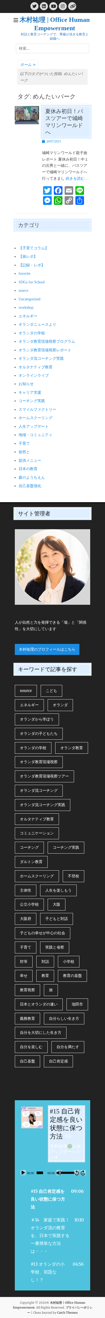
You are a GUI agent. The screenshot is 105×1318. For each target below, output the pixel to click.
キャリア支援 (30, 392)
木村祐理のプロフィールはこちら (47, 649)
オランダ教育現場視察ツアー (44, 776)
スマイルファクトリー (37, 409)
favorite (24, 273)
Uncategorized (29, 299)
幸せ (23, 975)
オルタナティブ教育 (35, 367)
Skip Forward (83, 1173)
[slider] (40, 1172)
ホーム (28, 64)
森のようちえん (32, 477)
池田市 (77, 1004)
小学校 (68, 961)
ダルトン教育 (31, 861)
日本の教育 (28, 469)
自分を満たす (68, 1046)
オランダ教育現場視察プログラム (47, 341)
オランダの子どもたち (39, 733)
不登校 (73, 876)
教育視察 (27, 989)
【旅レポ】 (28, 256)
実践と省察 (54, 947)
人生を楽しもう (58, 890)
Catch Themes (67, 1312)
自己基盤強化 (30, 486)
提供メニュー (30, 460)
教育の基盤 (72, 975)
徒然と (24, 452)
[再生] (23, 1173)
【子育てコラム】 (34, 248)
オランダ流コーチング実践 (41, 358)
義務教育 (27, 1018)
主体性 (25, 890)
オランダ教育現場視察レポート (45, 350)
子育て (24, 443)
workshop (26, 307)
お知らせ (26, 384)
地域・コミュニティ (35, 435)
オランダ (60, 704)
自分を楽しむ (31, 1046)
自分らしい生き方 (64, 1018)
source (23, 290)
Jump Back (76, 1173)
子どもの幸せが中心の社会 (42, 932)
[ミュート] (59, 1173)
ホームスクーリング (35, 418)
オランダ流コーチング (39, 790)
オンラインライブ (34, 375)
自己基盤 (27, 1061)
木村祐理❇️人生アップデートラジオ (65, 1152)
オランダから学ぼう (37, 719)
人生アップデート (34, 426)
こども (51, 690)
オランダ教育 (71, 747)
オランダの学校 (32, 333)
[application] (52, 1172)
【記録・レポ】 (32, 265)
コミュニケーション (37, 833)
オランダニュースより (37, 324)
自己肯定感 (58, 1061)
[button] (52, 1199)
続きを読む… (77, 178)
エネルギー (28, 316)
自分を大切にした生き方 (40, 1032)
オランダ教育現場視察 (39, 761)
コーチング (29, 847)
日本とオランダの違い (39, 1004)
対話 (45, 961)
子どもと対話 (56, 918)
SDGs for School (32, 282)
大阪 (56, 904)
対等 (23, 961)
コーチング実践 (32, 401)
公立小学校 (29, 904)
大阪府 (25, 918)
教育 (45, 975)
